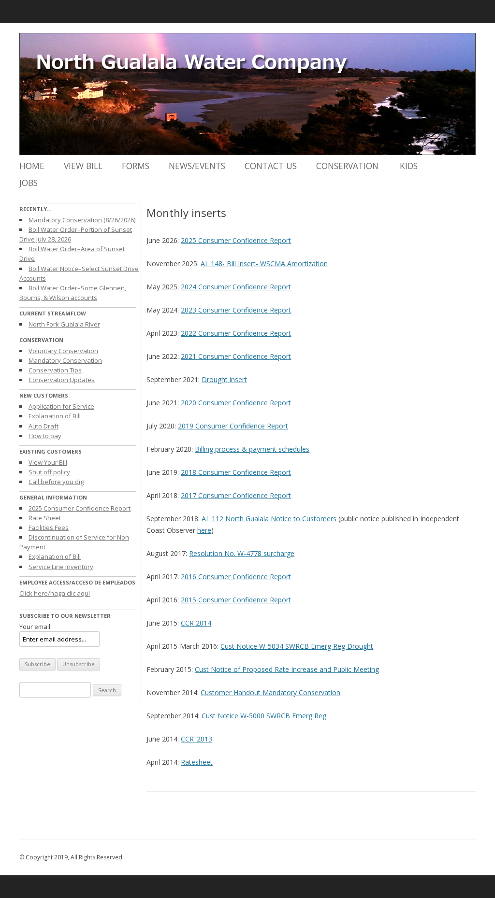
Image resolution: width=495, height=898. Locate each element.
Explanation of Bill (55, 416)
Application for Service (61, 406)
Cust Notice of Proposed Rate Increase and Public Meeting (287, 669)
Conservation (347, 165)
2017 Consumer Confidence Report (236, 495)
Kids (409, 165)
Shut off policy (49, 472)
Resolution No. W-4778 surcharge (241, 553)
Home (31, 165)
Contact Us (271, 165)
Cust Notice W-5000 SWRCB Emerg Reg (264, 715)
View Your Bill (48, 462)
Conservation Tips (55, 370)
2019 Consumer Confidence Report (233, 425)
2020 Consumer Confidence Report (236, 402)
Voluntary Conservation (63, 350)
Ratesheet (197, 762)
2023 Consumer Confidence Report (236, 309)
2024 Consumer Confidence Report (236, 286)
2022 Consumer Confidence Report (236, 333)
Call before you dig (56, 481)
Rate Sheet (45, 517)
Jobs (28, 182)
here (204, 530)
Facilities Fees (49, 527)
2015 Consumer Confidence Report (236, 599)
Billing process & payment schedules (252, 449)
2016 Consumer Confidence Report (236, 576)
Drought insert (224, 379)
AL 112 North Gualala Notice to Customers (269, 518)
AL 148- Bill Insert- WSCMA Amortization (264, 263)
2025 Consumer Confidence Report (80, 508)
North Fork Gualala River (64, 324)
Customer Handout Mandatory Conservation (270, 692)
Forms (135, 165)
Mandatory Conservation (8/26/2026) (82, 219)
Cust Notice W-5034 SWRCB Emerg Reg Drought (296, 646)
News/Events (197, 165)
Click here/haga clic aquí (54, 593)
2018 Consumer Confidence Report (236, 472)
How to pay (45, 435)
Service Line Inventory (61, 566)
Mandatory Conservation (65, 360)
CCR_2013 (196, 738)
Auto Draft (43, 426)
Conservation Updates (62, 379)
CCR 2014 (196, 622)
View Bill (83, 165)
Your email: (35, 626)
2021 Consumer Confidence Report (236, 356)
